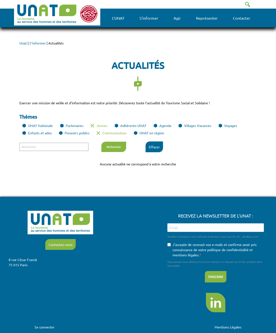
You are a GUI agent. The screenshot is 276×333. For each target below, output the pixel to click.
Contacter (241, 18)
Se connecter (44, 327)
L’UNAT (118, 18)
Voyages (230, 125)
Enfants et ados (40, 133)
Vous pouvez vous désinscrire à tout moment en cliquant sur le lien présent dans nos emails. (214, 263)
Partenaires (74, 125)
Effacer (154, 147)
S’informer (149, 18)
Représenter (207, 18)
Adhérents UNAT (133, 125)
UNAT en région (152, 133)
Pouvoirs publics (77, 133)
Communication (114, 133)
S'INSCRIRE (215, 277)
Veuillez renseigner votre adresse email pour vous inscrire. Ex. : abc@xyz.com (212, 236)
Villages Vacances (197, 125)
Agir (177, 18)
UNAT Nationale (40, 125)
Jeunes (101, 125)
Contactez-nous (60, 244)
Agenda (165, 125)
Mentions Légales (228, 327)
